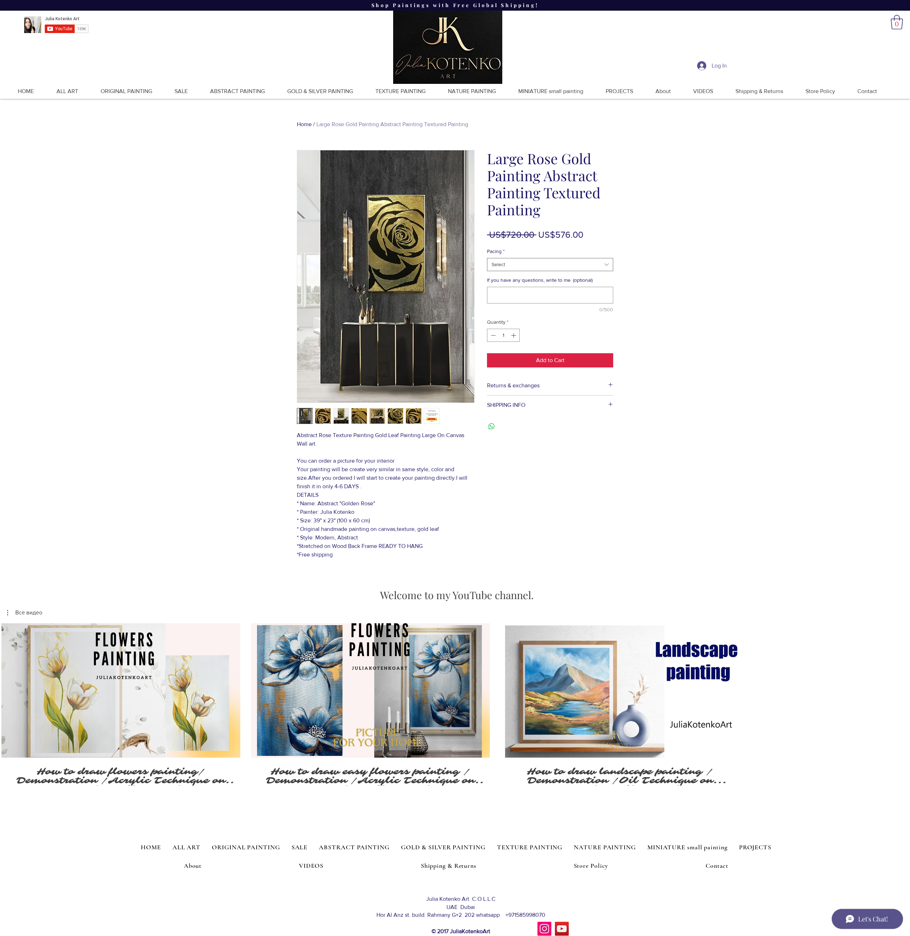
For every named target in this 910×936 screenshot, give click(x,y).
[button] (897, 22)
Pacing (496, 251)
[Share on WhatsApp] (491, 426)
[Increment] (514, 335)
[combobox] (550, 264)
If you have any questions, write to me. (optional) (540, 280)
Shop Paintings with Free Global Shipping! (455, 5)
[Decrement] (492, 335)
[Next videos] (900, 689)
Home (304, 124)
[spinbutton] (503, 335)
